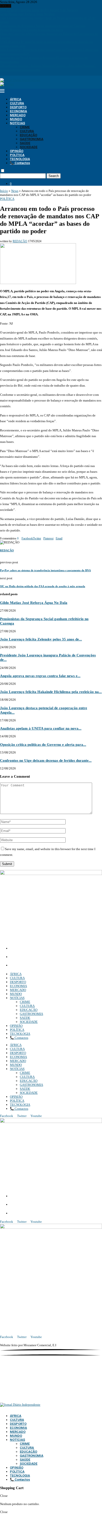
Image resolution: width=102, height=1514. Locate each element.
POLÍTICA (17, 155)
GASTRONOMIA (31, 139)
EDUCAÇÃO (28, 135)
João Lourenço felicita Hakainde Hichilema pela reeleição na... (51, 692)
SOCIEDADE (28, 147)
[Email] (11, 73)
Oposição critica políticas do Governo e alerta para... (43, 744)
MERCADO (18, 115)
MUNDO (16, 119)
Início (4, 191)
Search (54, 176)
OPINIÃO (16, 151)
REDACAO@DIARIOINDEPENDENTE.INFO (44, 965)
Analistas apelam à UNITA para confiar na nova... (40, 728)
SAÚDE (25, 143)
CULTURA (17, 103)
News (14, 191)
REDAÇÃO (20, 241)
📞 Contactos (20, 163)
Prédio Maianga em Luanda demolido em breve (31, 30)
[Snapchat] (15, 73)
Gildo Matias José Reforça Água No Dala (27, 14)
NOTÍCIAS (17, 123)
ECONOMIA (18, 111)
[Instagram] (4, 73)
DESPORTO (18, 107)
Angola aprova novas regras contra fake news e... (40, 676)
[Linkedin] (7, 73)
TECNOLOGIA (20, 159)
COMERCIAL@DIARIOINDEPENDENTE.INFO (47, 957)
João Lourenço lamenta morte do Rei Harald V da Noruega (39, 10)
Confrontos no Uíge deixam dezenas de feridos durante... (46, 760)
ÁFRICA (15, 99)
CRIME (25, 127)
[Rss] (18, 73)
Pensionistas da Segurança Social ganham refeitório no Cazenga (42, 26)
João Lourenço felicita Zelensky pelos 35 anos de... (41, 639)
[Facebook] (1, 73)
